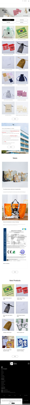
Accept (13, 403)
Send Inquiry (3, 376)
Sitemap (10, 395)
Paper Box (21, 22)
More (15, 356)
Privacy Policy (25, 395)
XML (20, 395)
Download (2, 375)
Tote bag (2, 385)
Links (4, 395)
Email (22, 404)
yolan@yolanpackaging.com (6, 391)
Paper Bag (8, 22)
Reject (9, 403)
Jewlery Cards (3, 384)
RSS (15, 395)
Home (2, 370)
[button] (14, 16)
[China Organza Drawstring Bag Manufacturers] (15, 12)
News (2, 374)
